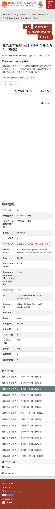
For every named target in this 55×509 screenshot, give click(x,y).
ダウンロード (44, 27)
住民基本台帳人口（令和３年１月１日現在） (22, 401)
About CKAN (7, 484)
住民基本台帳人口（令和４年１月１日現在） (22, 395)
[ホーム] (4, 15)
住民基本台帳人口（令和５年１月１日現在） (22, 18)
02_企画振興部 (21, 15)
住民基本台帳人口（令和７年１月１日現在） (22, 376)
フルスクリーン (25, 91)
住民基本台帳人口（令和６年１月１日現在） (22, 383)
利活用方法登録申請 (41, 32)
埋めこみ (44, 91)
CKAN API (6, 487)
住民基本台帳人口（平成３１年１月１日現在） (23, 413)
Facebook (9, 473)
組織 (10, 15)
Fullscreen (45, 103)
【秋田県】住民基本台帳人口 (41, 15)
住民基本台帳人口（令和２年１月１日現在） (22, 407)
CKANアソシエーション (13, 491)
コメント (47, 37)
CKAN (7, 502)
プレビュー (11, 84)
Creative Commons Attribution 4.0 (32, 244)
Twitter (7, 467)
